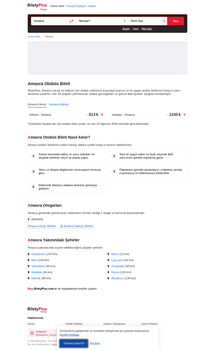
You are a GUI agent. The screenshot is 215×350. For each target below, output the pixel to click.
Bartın (115, 254)
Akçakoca (117, 278)
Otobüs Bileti (57, 6)
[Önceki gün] (125, 21)
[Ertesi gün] (164, 21)
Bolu (34, 260)
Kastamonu (38, 254)
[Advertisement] (107, 58)
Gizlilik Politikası (74, 323)
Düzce (115, 272)
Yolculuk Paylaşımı (76, 6)
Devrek (35, 278)
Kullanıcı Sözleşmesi (114, 323)
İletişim (31, 323)
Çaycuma (117, 260)
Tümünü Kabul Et (73, 343)
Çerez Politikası (149, 323)
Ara (175, 21)
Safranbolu (38, 266)
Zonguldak (117, 266)
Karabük (36, 272)
